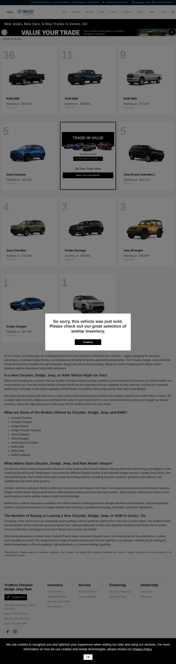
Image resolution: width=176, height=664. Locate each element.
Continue (88, 342)
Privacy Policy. (142, 649)
